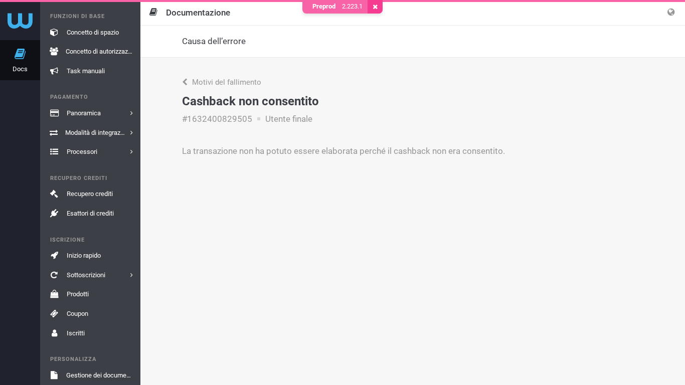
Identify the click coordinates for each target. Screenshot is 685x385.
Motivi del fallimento (225, 82)
